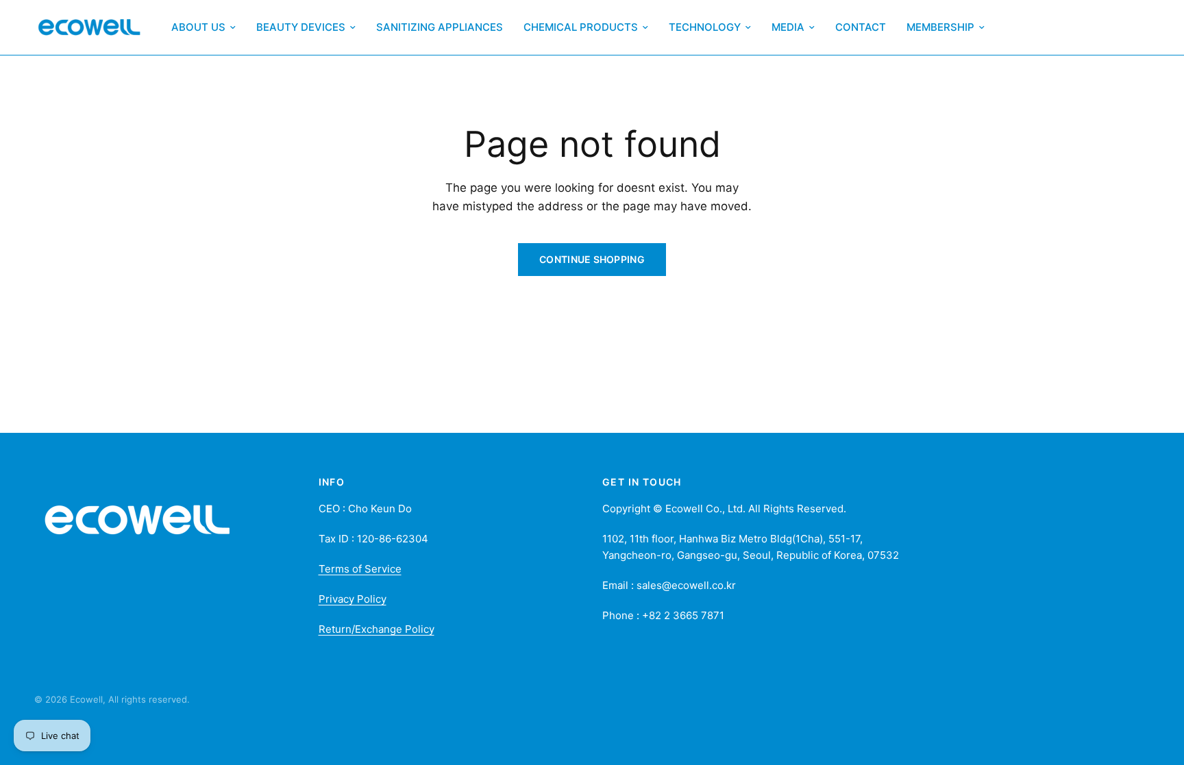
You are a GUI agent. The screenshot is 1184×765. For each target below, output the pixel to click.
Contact (860, 27)
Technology (705, 27)
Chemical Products (580, 27)
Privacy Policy (352, 598)
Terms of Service (360, 568)
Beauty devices (300, 27)
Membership (940, 27)
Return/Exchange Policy (376, 629)
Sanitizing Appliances (439, 27)
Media (788, 27)
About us (198, 27)
